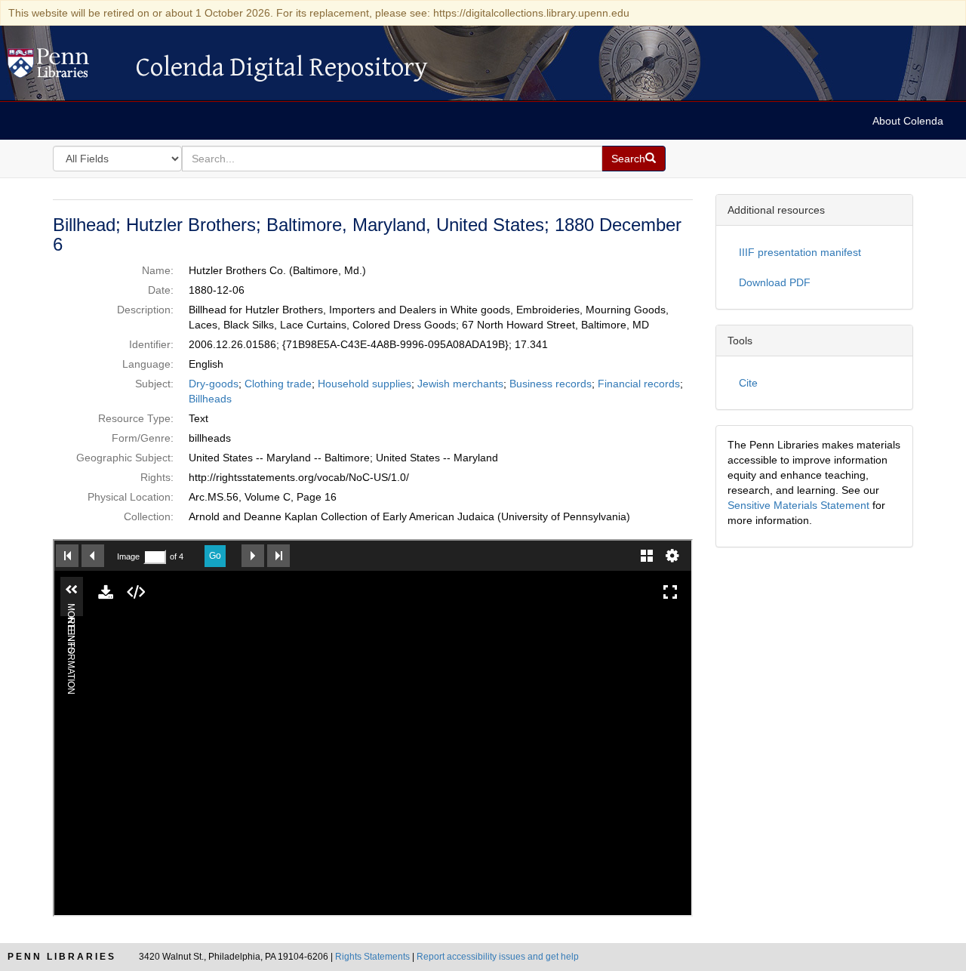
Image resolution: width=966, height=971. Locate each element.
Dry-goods (213, 384)
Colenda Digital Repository (64, 67)
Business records (550, 384)
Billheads (210, 399)
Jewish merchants (460, 384)
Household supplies (364, 384)
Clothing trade (278, 384)
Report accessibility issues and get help (498, 956)
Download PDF (775, 282)
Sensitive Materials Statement (798, 505)
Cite (748, 383)
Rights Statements (372, 956)
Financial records (639, 384)
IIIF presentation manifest (800, 252)
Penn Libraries (62, 956)
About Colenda (907, 121)
